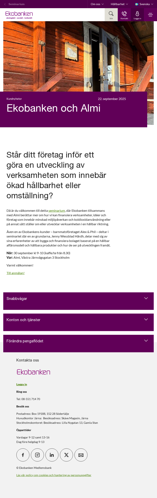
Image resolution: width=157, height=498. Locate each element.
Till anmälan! (16, 273)
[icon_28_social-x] (66, 454)
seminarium (56, 210)
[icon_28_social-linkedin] (51, 454)
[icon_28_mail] (80, 454)
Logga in (21, 384)
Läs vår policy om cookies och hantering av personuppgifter (53, 475)
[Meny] (150, 14)
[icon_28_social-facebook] (22, 454)
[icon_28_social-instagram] (37, 454)
